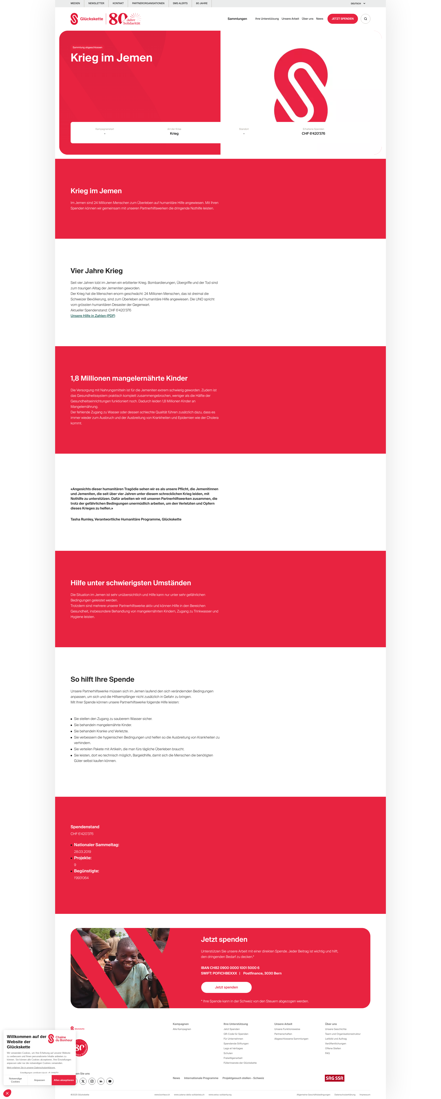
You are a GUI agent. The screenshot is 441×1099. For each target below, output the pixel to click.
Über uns (307, 18)
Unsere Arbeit (290, 18)
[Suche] (365, 19)
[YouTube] (109, 1081)
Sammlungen (237, 19)
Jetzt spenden (226, 987)
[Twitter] (83, 1081)
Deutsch (356, 3)
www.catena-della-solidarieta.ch (189, 1094)
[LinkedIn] (101, 1081)
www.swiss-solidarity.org (220, 1094)
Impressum (365, 1094)
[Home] (106, 19)
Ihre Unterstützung (267, 18)
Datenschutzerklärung (345, 1094)
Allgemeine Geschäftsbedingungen (313, 1094)
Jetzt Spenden (343, 18)
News (319, 18)
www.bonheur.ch (162, 1094)
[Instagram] (92, 1081)
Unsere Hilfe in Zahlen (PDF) (93, 316)
